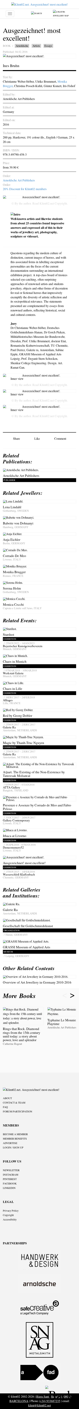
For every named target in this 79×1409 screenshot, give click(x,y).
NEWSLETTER (11, 1170)
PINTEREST (10, 1179)
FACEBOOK (10, 1183)
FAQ (5, 1107)
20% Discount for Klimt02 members (25, 189)
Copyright (8, 1215)
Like (37, 438)
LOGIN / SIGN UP (13, 1147)
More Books (20, 995)
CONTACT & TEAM (14, 1102)
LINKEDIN (9, 1188)
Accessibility (10, 1219)
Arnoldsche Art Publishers (19, 180)
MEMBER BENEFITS (15, 1138)
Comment (60, 438)
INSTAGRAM (10, 1174)
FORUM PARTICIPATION (17, 1111)
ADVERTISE (10, 1143)
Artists (36, 46)
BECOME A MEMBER (15, 1134)
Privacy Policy (11, 1210)
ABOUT (7, 1098)
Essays (48, 46)
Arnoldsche (22, 46)
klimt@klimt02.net (39, 1405)
